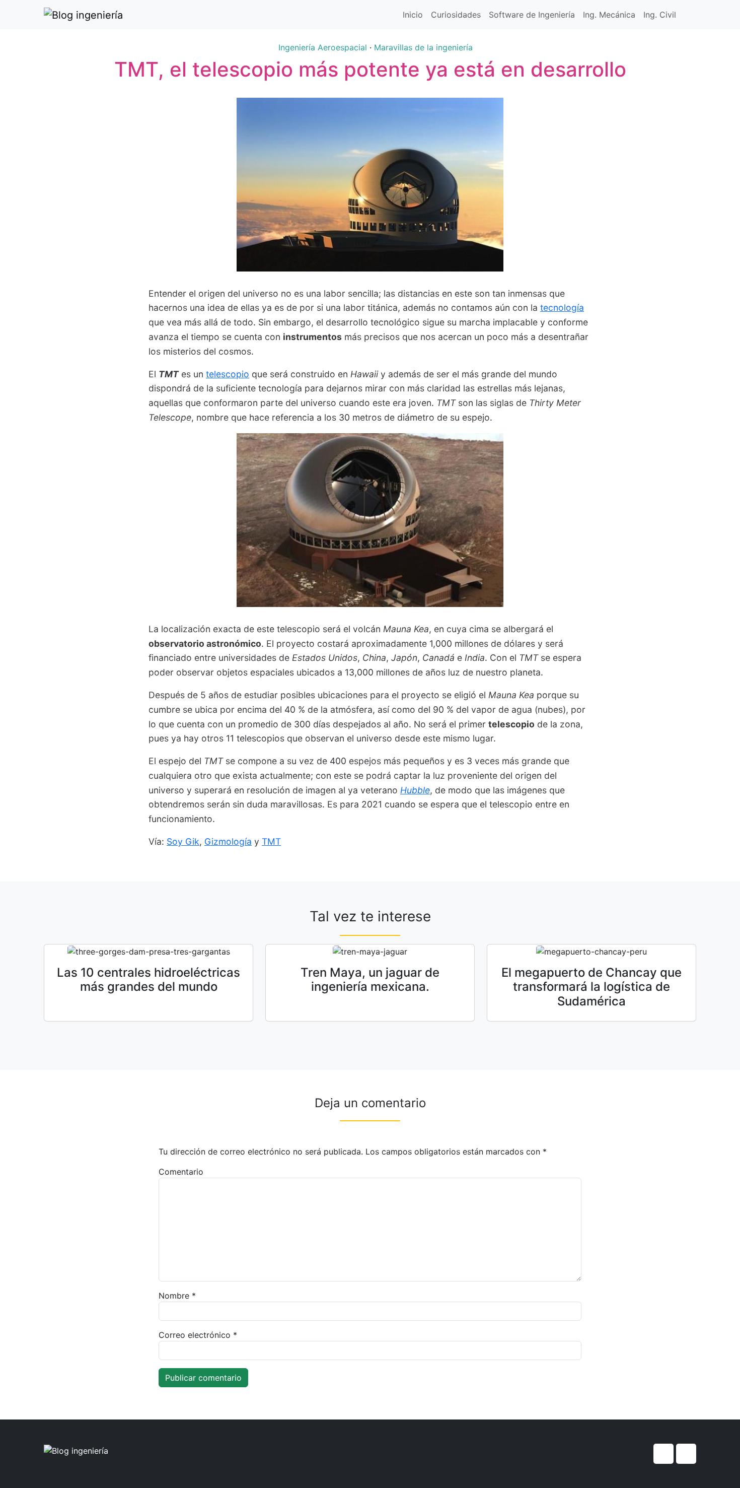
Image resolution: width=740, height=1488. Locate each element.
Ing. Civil (659, 15)
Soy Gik (183, 841)
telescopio (227, 374)
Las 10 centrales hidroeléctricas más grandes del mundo (148, 979)
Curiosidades (456, 15)
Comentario (181, 1172)
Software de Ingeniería (532, 15)
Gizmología (228, 841)
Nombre (177, 1296)
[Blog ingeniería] (83, 14)
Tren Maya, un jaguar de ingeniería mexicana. (370, 979)
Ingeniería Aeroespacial (322, 47)
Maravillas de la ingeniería (423, 47)
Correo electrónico (198, 1335)
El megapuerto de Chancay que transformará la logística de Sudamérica (591, 987)
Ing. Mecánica (609, 15)
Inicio (413, 15)
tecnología (562, 307)
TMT (271, 841)
